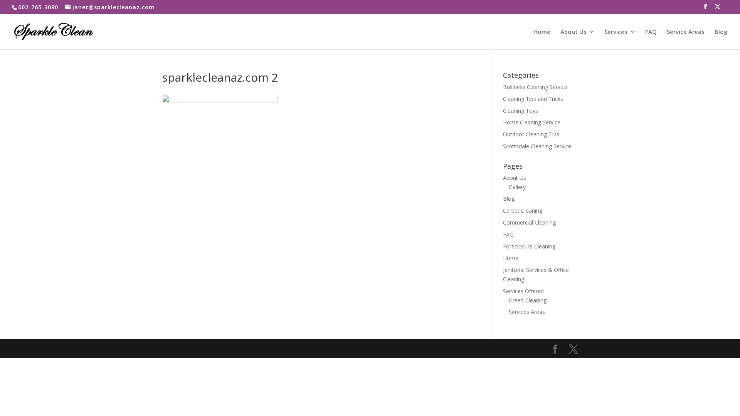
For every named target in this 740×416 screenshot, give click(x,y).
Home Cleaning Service (531, 122)
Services (615, 32)
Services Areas (527, 311)
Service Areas (686, 32)
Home (541, 32)
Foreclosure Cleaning (529, 246)
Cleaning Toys (520, 110)
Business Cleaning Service (535, 87)
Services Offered (523, 291)
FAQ (651, 32)
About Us (573, 32)
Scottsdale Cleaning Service (537, 146)
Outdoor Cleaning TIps (531, 134)
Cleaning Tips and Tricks (533, 98)
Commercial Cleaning (529, 222)
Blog (721, 32)
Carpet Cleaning (522, 210)
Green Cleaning (528, 300)
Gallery (517, 187)
